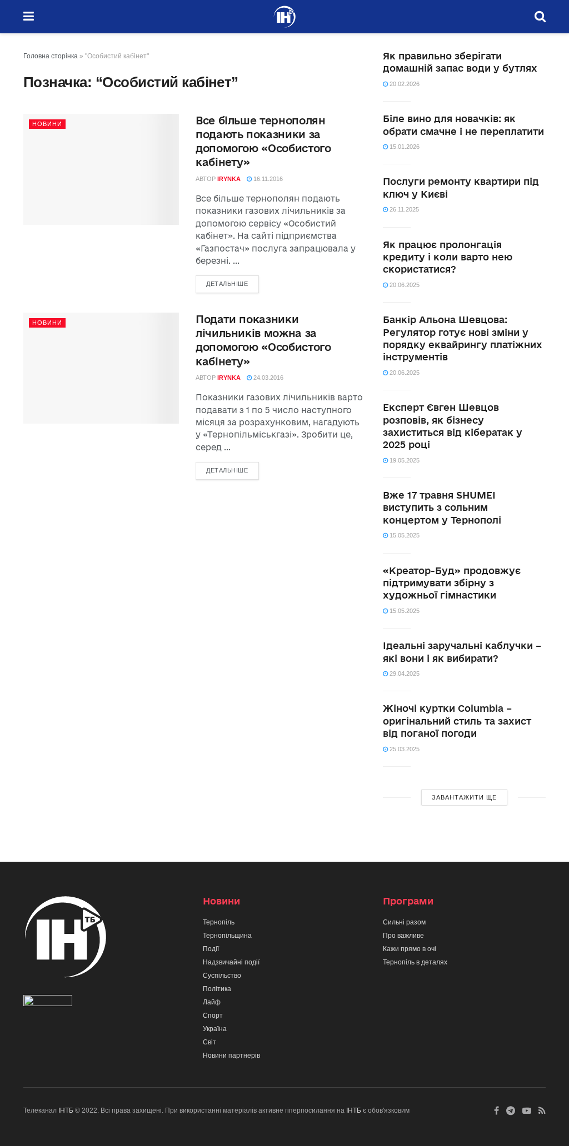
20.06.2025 (404, 285)
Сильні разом (404, 922)
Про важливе (403, 935)
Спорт (213, 1015)
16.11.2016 (267, 178)
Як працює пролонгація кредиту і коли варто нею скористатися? (447, 257)
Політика (217, 989)
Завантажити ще (464, 797)
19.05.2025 (404, 460)
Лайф (212, 1002)
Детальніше (227, 283)
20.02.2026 (404, 84)
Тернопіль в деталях (415, 962)
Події (211, 949)
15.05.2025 (404, 535)
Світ (209, 1042)
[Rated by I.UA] (47, 1002)
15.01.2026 (404, 146)
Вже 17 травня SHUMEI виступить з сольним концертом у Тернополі (442, 507)
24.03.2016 (267, 377)
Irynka (229, 178)
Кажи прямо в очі (409, 949)
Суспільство (222, 975)
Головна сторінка (50, 56)
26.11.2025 (403, 209)
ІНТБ (65, 1110)
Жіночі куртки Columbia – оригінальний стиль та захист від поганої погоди (457, 720)
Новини (47, 123)
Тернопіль (218, 922)
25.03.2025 (404, 749)
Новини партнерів (231, 1055)
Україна (215, 1029)
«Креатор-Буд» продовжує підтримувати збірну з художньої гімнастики (452, 583)
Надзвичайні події (231, 962)
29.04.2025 (404, 673)
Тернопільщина (227, 935)
